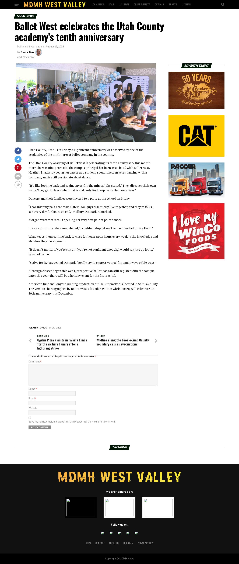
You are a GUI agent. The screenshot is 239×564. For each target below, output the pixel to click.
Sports (173, 4)
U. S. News (124, 4)
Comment (35, 361)
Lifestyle (186, 4)
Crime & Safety (142, 4)
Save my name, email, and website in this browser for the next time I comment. (72, 421)
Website (33, 408)
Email (32, 398)
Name (33, 389)
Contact (100, 543)
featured (56, 328)
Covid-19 (159, 4)
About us (114, 543)
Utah (111, 4)
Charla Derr (27, 52)
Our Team (128, 543)
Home (88, 543)
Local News (98, 4)
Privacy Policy (145, 543)
